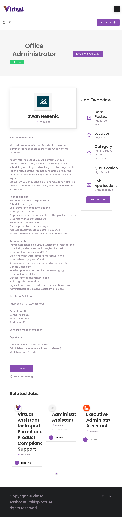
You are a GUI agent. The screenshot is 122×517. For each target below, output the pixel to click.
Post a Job (106, 22)
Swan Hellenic (43, 116)
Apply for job (98, 199)
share (21, 368)
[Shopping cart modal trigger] (4, 22)
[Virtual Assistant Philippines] (13, 8)
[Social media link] (95, 495)
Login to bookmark (87, 54)
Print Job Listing (23, 376)
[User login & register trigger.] (9, 22)
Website (45, 122)
